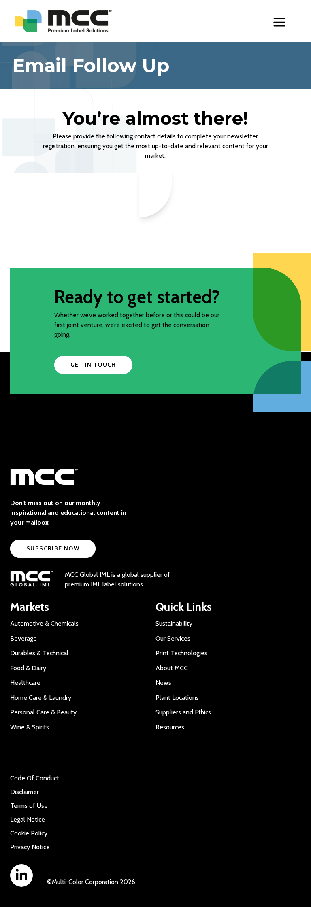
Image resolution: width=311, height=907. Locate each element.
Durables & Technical (39, 653)
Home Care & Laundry (40, 697)
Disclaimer (24, 792)
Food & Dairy (28, 668)
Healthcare (25, 682)
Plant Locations (177, 697)
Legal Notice (27, 819)
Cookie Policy (28, 833)
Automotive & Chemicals (44, 623)
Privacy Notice (30, 847)
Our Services (173, 638)
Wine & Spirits (29, 727)
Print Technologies (181, 653)
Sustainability (174, 623)
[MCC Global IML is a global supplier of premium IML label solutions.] (31, 579)
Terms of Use (29, 805)
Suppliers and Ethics (183, 712)
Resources (170, 727)
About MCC (172, 668)
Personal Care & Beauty (43, 712)
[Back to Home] (80, 21)
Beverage (23, 638)
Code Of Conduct (34, 778)
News (163, 682)
